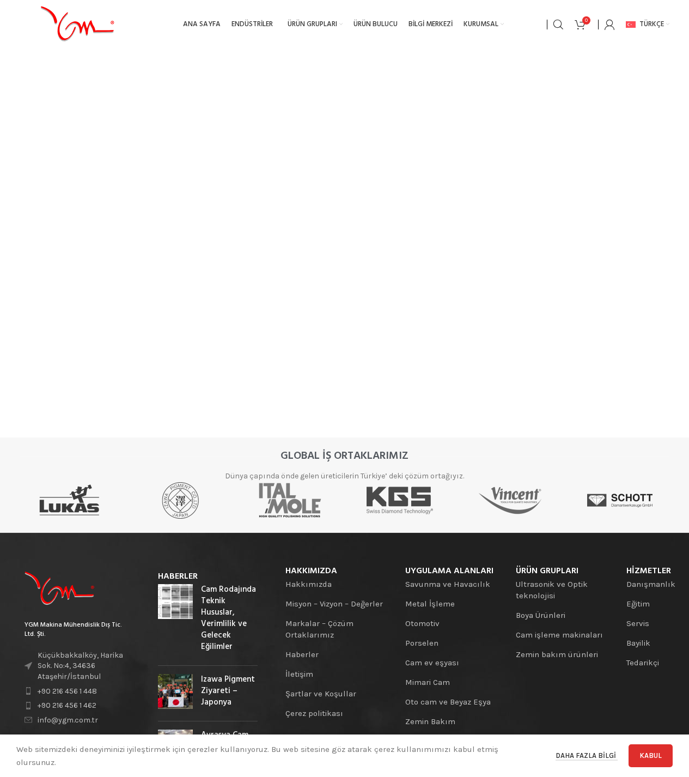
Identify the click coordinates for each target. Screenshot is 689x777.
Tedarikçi (642, 662)
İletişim (299, 674)
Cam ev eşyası (432, 662)
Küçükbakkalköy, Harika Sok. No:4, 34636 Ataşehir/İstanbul (80, 666)
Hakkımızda (308, 584)
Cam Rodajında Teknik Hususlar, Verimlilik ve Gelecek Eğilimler (228, 618)
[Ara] (558, 24)
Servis (637, 623)
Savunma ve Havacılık (447, 584)
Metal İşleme (430, 604)
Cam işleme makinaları (559, 635)
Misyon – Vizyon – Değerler (334, 604)
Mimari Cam (427, 682)
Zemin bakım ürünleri (557, 654)
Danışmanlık (650, 584)
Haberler (302, 654)
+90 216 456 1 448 (67, 691)
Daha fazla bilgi (587, 755)
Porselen (421, 643)
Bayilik (638, 643)
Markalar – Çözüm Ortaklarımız (319, 629)
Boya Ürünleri (540, 615)
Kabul (650, 755)
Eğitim (638, 604)
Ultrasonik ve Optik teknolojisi (552, 589)
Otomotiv (422, 623)
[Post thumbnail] (175, 620)
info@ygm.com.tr (68, 720)
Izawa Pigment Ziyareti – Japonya (228, 691)
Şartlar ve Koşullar (320, 694)
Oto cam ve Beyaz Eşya (448, 702)
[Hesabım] (609, 24)
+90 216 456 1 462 (67, 705)
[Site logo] (77, 24)
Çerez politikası (314, 713)
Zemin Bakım (430, 721)
